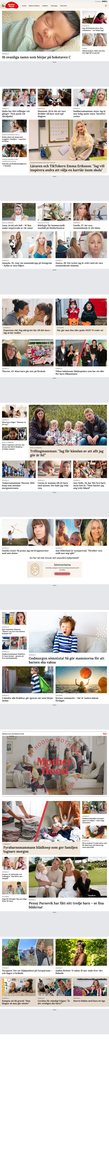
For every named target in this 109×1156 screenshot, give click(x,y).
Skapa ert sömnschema (62, 573)
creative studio (43, 223)
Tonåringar (54, 6)
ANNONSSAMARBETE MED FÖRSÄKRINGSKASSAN (10, 160)
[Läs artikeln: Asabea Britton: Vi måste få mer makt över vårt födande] (81, 952)
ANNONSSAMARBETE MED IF (11, 135)
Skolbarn (45, 6)
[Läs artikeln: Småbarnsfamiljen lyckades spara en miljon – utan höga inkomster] (94, 807)
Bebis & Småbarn (34, 6)
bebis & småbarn (8, 223)
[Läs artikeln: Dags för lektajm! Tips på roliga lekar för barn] (14, 887)
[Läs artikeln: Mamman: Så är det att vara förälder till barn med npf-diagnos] (54, 97)
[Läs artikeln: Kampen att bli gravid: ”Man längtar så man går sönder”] (19, 987)
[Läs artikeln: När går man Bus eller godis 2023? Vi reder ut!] (81, 312)
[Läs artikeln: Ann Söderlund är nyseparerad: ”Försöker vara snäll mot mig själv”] (81, 532)
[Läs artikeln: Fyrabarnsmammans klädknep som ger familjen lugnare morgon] (41, 821)
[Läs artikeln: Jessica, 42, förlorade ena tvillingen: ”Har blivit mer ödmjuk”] (14, 863)
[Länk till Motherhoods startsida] (11, 6)
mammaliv (5, 54)
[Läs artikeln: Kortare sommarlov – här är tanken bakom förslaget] (81, 679)
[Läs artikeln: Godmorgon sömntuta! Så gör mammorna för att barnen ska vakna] (68, 632)
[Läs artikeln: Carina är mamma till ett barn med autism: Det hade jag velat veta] (54, 469)
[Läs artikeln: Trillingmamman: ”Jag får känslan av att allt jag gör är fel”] (68, 425)
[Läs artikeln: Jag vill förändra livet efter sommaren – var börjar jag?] (94, 17)
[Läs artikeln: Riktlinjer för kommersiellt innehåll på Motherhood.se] (54, 212)
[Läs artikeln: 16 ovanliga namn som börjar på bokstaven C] (41, 31)
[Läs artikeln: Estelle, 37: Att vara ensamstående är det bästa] (90, 212)
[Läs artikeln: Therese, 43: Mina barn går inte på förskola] (27, 353)
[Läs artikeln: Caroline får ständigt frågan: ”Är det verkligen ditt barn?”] (54, 987)
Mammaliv (63, 6)
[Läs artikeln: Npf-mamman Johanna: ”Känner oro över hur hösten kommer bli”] (14, 618)
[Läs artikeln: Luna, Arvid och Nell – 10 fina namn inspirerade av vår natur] (19, 212)
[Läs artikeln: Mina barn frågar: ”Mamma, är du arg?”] (14, 411)
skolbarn (60, 328)
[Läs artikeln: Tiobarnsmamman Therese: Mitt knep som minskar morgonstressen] (19, 469)
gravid (84, 49)
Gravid (24, 6)
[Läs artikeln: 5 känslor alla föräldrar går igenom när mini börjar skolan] (27, 679)
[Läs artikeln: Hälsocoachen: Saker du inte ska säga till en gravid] (94, 39)
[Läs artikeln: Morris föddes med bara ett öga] (90, 987)
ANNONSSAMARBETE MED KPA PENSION (42, 163)
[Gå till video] (105, 734)
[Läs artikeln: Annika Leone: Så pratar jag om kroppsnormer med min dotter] (27, 532)
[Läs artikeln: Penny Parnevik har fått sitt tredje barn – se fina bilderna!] (68, 877)
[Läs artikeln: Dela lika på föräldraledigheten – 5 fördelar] (14, 150)
